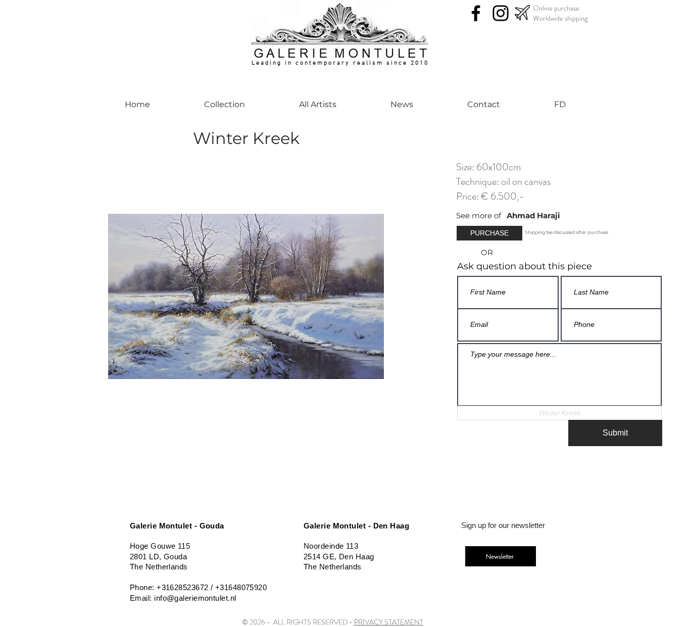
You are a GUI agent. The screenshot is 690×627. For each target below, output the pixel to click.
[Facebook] (475, 13)
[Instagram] (500, 13)
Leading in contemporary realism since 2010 (340, 63)
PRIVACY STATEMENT (388, 622)
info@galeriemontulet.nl (195, 598)
